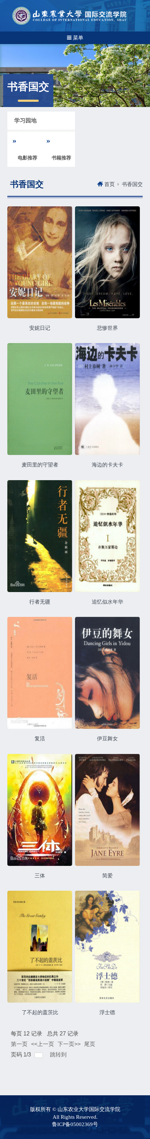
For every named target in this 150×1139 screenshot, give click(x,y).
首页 (109, 184)
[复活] (39, 674)
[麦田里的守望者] (39, 400)
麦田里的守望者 (40, 465)
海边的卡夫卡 (107, 465)
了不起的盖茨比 (40, 1012)
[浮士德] (107, 948)
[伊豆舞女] (107, 674)
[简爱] (107, 811)
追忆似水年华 (107, 602)
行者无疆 (39, 602)
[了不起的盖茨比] (39, 948)
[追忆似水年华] (107, 537)
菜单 (77, 38)
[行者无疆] (39, 537)
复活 (40, 738)
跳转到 (59, 1055)
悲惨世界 (107, 328)
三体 (40, 875)
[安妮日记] (39, 263)
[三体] (39, 811)
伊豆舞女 (107, 738)
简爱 (107, 875)
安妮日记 (39, 328)
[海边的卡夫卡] (107, 400)
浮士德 (107, 1012)
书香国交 (132, 184)
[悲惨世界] (107, 263)
